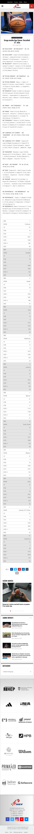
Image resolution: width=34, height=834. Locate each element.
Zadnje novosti (8, 618)
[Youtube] (22, 819)
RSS (11, 832)
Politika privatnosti (17, 832)
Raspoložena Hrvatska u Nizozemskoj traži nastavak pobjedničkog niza (20, 624)
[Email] (26, 819)
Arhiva (25, 2)
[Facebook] (8, 819)
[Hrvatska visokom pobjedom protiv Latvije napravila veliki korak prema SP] (7, 645)
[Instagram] (17, 819)
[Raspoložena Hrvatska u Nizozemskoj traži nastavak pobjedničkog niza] (7, 624)
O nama (16, 2)
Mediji (20, 2)
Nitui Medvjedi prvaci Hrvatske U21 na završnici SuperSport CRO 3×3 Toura (21, 634)
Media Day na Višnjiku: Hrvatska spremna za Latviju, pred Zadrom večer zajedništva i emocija (21, 655)
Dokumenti (10, 2)
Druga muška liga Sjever (17, 37)
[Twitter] (12, 819)
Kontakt (26, 832)
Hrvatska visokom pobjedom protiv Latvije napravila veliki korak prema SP (20, 645)
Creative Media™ (25, 828)
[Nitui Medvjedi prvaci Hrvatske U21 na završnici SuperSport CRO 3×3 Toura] (7, 635)
